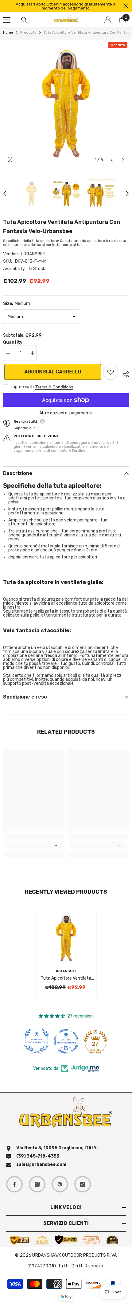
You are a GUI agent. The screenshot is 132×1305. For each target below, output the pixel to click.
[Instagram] (37, 1184)
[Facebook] (14, 1184)
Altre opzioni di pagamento (66, 413)
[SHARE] (123, 373)
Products (28, 33)
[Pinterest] (60, 1184)
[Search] (24, 20)
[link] (34, 844)
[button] (111, 159)
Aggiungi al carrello (51, 372)
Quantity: (13, 342)
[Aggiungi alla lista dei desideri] (110, 372)
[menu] (6, 20)
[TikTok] (82, 1184)
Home (8, 33)
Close (125, 6)
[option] (66, 6)
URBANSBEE (33, 254)
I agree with (22, 386)
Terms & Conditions (54, 386)
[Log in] (107, 20)
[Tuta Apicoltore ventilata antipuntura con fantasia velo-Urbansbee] (66, 937)
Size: (16, 303)
